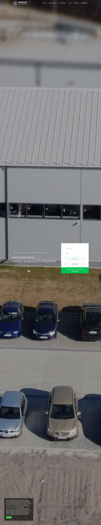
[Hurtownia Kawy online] (20, 3)
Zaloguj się (74, 258)
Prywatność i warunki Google (12, 508)
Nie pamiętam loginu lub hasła (75, 260)
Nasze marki (53, 3)
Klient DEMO (75, 271)
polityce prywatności (10, 506)
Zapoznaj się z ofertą (18, 266)
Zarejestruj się (75, 264)
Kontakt (76, 3)
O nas (70, 3)
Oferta (44, 3)
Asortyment (62, 3)
